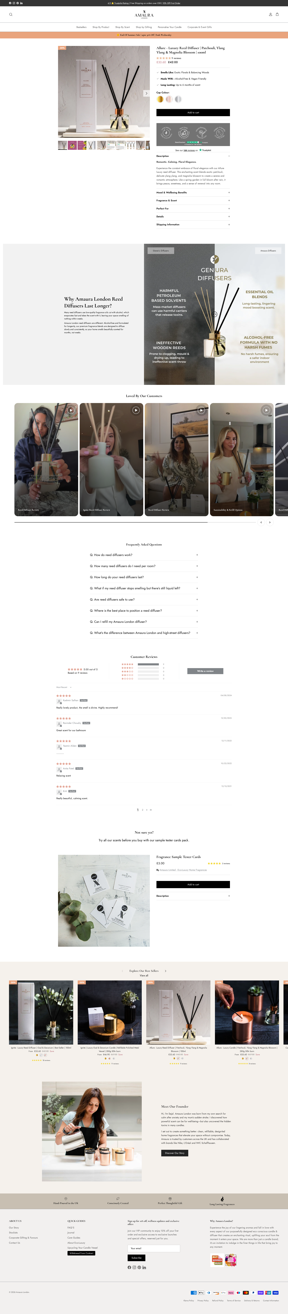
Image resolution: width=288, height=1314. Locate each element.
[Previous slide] (261, 522)
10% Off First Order (171, 3)
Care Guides (74, 1237)
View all (144, 975)
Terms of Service (234, 1300)
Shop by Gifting (144, 27)
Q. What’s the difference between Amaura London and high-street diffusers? (140, 633)
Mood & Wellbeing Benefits (171, 192)
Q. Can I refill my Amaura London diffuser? (118, 621)
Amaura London (22, 1292)
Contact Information (271, 1300)
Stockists (13, 1232)
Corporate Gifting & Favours (23, 1237)
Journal (71, 1232)
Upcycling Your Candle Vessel (83, 1247)
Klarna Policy (189, 1300)
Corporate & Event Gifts (200, 27)
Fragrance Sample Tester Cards (178, 857)
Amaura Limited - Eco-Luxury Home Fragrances (183, 870)
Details (160, 216)
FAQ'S (71, 1227)
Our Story (14, 1227)
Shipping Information (167, 224)
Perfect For (162, 208)
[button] (164, 58)
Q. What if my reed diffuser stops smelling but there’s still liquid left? (135, 588)
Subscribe (136, 1258)
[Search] (11, 14)
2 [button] (142, 810)
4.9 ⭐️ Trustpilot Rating (118, 3)
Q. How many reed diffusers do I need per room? (123, 566)
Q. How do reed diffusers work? (111, 555)
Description (162, 156)
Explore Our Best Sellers (144, 971)
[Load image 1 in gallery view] (104, 92)
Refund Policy (218, 1300)
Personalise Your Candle (170, 27)
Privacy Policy (203, 1300)
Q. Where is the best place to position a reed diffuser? (126, 610)
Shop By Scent (122, 27)
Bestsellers (81, 27)
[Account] (270, 14)
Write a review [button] (205, 671)
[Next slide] (270, 522)
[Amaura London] (144, 14)
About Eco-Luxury (76, 1243)
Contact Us (14, 1243)
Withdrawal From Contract (81, 1253)
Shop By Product (101, 27)
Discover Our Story (174, 1153)
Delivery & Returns (252, 1300)
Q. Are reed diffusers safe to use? (112, 599)
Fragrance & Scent (166, 200)
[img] (63, 696)
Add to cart (193, 112)
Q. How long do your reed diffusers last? (117, 577)
